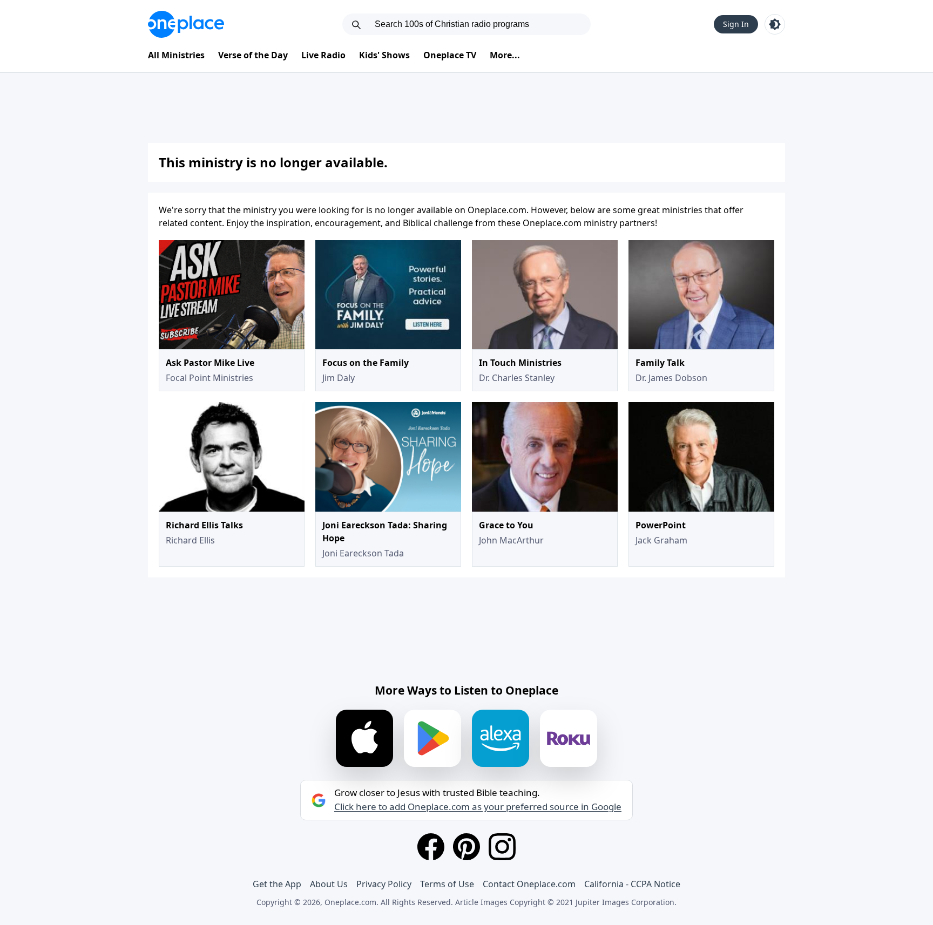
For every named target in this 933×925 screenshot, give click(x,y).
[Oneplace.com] (186, 24)
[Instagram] (502, 846)
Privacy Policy (383, 884)
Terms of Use (447, 884)
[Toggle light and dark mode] (775, 24)
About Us (329, 884)
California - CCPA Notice (632, 884)
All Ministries (176, 55)
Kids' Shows (384, 55)
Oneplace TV (449, 55)
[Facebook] (430, 846)
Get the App (277, 884)
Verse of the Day (253, 55)
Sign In (736, 24)
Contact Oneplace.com (529, 884)
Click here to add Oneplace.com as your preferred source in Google (477, 807)
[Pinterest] (466, 846)
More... (505, 55)
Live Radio (323, 55)
